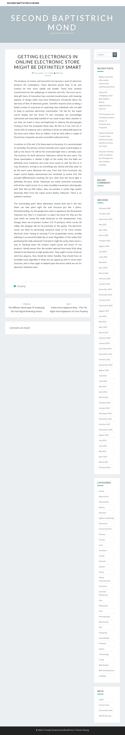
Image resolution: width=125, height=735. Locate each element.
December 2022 (105, 348)
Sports (101, 649)
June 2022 (103, 381)
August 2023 (104, 311)
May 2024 (102, 262)
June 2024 (103, 257)
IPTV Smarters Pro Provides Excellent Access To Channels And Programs (107, 121)
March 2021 (103, 462)
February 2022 (104, 402)
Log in (101, 699)
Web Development (106, 670)
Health (102, 566)
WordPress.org (105, 715)
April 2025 (103, 230)
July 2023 (103, 316)
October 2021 (104, 424)
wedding (102, 676)
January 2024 (104, 284)
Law (100, 600)
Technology (104, 654)
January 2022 (104, 408)
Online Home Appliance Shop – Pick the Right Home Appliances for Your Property (69, 308)
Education (103, 523)
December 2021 (105, 413)
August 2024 (104, 246)
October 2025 (104, 213)
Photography (104, 616)
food (101, 545)
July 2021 (103, 440)
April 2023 (103, 327)
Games (102, 556)
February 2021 (104, 467)
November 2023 (105, 294)
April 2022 (103, 392)
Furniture (103, 550)
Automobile (104, 502)
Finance (102, 534)
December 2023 (105, 289)
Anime (101, 491)
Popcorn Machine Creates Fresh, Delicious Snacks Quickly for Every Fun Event (106, 139)
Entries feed (104, 705)
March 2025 (103, 235)
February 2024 (104, 278)
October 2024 (104, 240)
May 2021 (102, 451)
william (59, 73)
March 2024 (103, 273)
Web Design (104, 665)
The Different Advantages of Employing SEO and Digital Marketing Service (26, 308)
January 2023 (104, 343)
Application (104, 496)
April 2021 (103, 456)
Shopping (21, 286)
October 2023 (104, 300)
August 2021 (104, 435)
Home (101, 572)
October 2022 (104, 359)
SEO (100, 627)
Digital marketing (106, 518)
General (102, 561)
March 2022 (103, 397)
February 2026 (104, 208)
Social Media (104, 638)
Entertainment (105, 529)
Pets (101, 611)
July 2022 (103, 375)
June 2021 (103, 446)
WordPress (68, 730)
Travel (101, 659)
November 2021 (105, 419)
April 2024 (103, 267)
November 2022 (105, 354)
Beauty (102, 507)
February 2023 (104, 338)
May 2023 (102, 321)
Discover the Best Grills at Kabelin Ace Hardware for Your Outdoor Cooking (106, 158)
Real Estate (104, 622)
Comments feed (105, 710)
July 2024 (103, 251)
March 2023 (103, 332)
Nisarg (86, 730)
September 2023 (106, 305)
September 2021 (106, 429)
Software (102, 643)
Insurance (103, 586)
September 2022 (106, 365)
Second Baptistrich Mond (23, 3)
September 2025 (106, 219)
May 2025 (102, 224)
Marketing (103, 605)
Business (102, 512)
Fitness (102, 539)
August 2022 (104, 370)
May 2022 (102, 386)
